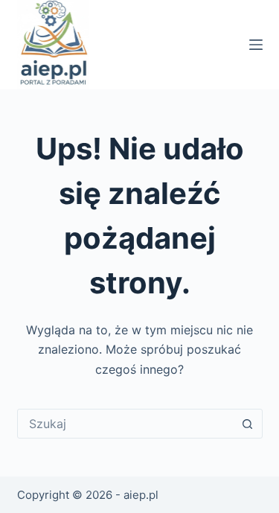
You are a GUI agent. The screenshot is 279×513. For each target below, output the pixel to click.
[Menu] (256, 44)
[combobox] (126, 424)
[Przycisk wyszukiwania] (248, 424)
